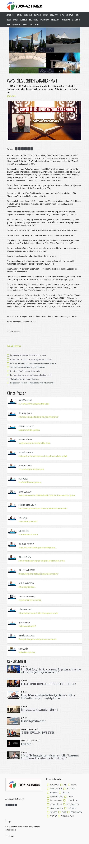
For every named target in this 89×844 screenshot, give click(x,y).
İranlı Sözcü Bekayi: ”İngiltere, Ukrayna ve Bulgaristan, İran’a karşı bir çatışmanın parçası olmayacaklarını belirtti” (51, 670)
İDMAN (77, 15)
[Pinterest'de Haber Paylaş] (31, 149)
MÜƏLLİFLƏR (23, 20)
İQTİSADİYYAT (54, 15)
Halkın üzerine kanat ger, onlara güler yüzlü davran (31, 359)
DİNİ (31, 25)
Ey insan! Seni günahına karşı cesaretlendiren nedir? (31, 375)
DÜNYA (62, 15)
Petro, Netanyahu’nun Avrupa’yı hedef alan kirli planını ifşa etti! (48, 684)
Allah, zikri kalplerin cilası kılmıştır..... (24, 379)
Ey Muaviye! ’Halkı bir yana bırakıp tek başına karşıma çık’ (33, 363)
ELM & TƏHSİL (76, 20)
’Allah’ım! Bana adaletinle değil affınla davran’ (28, 367)
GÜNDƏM (19, 15)
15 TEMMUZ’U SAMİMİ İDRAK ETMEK (37, 732)
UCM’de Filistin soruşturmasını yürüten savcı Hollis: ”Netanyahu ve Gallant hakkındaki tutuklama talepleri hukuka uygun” (50, 756)
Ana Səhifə (10, 15)
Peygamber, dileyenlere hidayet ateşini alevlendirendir (32, 383)
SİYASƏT (45, 15)
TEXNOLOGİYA (16, 25)
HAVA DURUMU (44, 20)
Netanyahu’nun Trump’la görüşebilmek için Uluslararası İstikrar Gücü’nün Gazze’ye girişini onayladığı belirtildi (48, 696)
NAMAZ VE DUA (55, 20)
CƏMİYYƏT (25, 25)
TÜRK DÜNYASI (66, 20)
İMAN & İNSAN (28, 15)
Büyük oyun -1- (27, 744)
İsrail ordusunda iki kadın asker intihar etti (39, 709)
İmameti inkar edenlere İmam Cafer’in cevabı (28, 355)
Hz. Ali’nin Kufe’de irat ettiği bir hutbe (25, 371)
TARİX (8, 25)
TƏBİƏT (9, 20)
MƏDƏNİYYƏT (69, 15)
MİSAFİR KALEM (33, 20)
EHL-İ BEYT (38, 25)
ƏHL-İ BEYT (71, 789)
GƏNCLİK (15, 20)
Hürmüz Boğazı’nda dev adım (33, 721)
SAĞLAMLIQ (37, 15)
